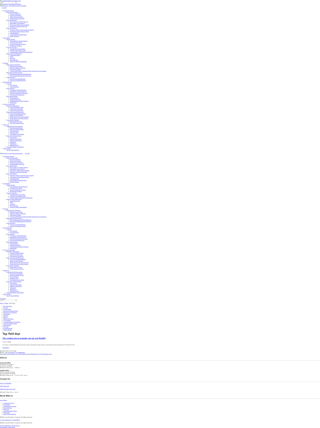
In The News (7, 320)
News (6, 303)
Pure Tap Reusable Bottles (18, 114)
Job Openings (14, 87)
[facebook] (25, 354)
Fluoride (12, 58)
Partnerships (7, 325)
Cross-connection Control (18, 44)
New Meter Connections (17, 23)
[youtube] (47, 354)
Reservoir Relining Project (18, 68)
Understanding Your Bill (17, 18)
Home (2, 303)
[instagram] (36, 354)
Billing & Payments (12, 12)
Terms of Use (16, 425)
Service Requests (12, 20)
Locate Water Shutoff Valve (18, 35)
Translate (23, 5)
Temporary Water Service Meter (19, 25)
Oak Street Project (15, 69)
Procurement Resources (17, 95)
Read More (5, 348)
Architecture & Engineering (18, 91)
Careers (9, 83)
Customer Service (8, 10)
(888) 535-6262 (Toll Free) (7, 389)
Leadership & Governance (14, 126)
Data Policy (11, 427)
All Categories (7, 306)
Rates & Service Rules (16, 17)
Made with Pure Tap (16, 121)
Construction (7, 309)
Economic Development (14, 136)
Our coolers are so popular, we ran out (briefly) (24, 338)
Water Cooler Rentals (16, 115)
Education (13, 142)
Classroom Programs (16, 109)
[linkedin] (5, 354)
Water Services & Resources (15, 112)
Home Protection (12, 28)
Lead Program (11, 77)
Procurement (10, 88)
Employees (6, 314)
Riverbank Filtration (16, 46)
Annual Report (14, 131)
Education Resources (13, 106)
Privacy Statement (6, 420)
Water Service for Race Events (19, 118)
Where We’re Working (13, 65)
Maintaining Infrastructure (14, 72)
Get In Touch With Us (13, 150)
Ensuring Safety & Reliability (18, 61)
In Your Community (9, 104)
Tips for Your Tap (12, 47)
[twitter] (14, 354)
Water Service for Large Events (19, 117)
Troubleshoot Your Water (17, 49)
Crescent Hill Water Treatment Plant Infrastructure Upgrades (28, 71)
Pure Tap (6, 327)
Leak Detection (14, 33)
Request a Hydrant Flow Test (18, 26)
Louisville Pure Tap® (16, 42)
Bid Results (13, 102)
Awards (5, 308)
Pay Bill (4, 8)
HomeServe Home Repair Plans (19, 31)
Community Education (17, 110)
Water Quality (11, 39)
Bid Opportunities (12, 96)
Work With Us (7, 82)
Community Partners (13, 120)
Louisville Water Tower (17, 107)
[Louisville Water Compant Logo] (10, 1)
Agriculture (13, 137)
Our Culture (13, 85)
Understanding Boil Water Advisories (21, 52)
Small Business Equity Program (19, 101)
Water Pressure (14, 36)
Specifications (14, 98)
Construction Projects (9, 406)
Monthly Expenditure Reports (19, 93)
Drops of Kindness (15, 15)
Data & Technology (16, 139)
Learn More (3, 400)
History (5, 317)
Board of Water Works (17, 129)
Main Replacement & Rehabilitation (20, 74)
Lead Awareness (15, 55)
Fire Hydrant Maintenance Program (20, 76)
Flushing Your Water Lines (18, 50)
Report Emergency (17, 153)
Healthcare (13, 144)
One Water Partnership (17, 134)
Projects (5, 63)
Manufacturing (14, 145)
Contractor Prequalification (18, 90)
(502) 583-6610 (4, 386)
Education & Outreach (10, 312)
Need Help (6, 412)
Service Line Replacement (18, 80)
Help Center (7, 148)
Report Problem (16, 4)
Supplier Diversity (15, 99)
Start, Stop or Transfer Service (19, 22)
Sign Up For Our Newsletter (16, 352)
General (5, 315)
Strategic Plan (14, 132)
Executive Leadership (16, 128)
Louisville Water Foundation (15, 147)
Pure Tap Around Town (17, 123)
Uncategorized (7, 328)
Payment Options (15, 14)
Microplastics (14, 60)
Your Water (6, 38)
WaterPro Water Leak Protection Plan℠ (22, 30)
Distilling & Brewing (16, 140)
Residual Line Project (16, 66)
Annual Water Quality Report (19, 41)
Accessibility (16, 420)
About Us (6, 125)
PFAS (11, 57)
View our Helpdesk (5, 383)
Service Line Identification (18, 79)
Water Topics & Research (14, 53)
